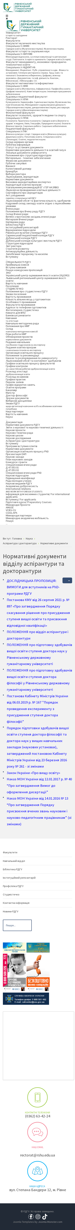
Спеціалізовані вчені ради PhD (24, 472)
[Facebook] (31, 1216)
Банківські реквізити (18, 315)
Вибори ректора (16, 174)
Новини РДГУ (10, 911)
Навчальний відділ (14, 861)
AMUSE (10, 507)
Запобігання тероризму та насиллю (27, 254)
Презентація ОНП (16, 454)
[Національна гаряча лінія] (38, 972)
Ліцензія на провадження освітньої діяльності (33, 190)
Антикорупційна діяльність (22, 251)
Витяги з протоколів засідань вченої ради (31, 216)
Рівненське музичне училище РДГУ (27, 232)
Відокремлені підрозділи (21, 230)
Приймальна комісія (17, 264)
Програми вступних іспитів (21, 446)
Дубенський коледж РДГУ (21, 238)
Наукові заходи (15, 456)
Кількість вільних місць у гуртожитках (28, 299)
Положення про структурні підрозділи (29, 155)
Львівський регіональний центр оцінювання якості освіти (36, 279)
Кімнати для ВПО (16, 312)
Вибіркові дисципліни (19, 400)
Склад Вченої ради (17, 214)
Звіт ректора (13, 246)
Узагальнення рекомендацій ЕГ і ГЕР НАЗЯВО (32, 187)
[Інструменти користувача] (67, 580)
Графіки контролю (30, 367)
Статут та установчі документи (24, 147)
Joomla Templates (23, 1222)
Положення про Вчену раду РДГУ (25, 211)
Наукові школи (14, 435)
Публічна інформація (18, 144)
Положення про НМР (18, 326)
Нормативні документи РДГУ (23, 424)
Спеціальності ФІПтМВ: (38, 56)
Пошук (10, 522)
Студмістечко (11, 894)
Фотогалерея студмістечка (22, 310)
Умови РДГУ (34, 406)
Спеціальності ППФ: (38, 121)
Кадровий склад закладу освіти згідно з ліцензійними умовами (38, 205)
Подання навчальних (25, 343)
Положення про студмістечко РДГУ (27, 291)
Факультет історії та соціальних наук (28, 51)
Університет (16, 34)
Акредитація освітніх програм (23, 184)
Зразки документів (17, 398)
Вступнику (12, 258)
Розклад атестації (18, 373)
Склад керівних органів (19, 142)
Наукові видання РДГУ (19, 483)
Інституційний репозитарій (22, 227)
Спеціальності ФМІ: (38, 89)
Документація (14, 422)
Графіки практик (16, 379)
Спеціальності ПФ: (36, 135)
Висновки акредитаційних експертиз (28, 182)
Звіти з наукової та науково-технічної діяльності (34, 427)
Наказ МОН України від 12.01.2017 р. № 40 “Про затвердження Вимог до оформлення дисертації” (39, 785)
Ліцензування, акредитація (22, 176)
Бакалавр (11, 390)
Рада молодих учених (18, 480)
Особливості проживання (21, 302)
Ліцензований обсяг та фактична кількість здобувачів (38, 200)
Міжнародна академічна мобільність (27, 518)
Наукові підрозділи (17, 475)
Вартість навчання (17, 283)
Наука (9, 418)
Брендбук (12, 171)
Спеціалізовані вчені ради (21, 464)
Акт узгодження (21, 197)
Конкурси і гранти (16, 462)
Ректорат (11, 38)
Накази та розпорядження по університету (32, 358)
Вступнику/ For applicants (21, 499)
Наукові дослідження (18, 438)
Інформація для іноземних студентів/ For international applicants (38, 495)
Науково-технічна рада (19, 432)
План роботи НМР (16, 334)
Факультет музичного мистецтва (25, 43)
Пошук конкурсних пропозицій (24, 270)
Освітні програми (16, 387)
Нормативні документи (19, 179)
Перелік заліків (15, 382)
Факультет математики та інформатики (29, 83)
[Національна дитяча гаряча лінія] (14, 972)
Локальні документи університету (26, 152)
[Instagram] (38, 1216)
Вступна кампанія (16, 267)
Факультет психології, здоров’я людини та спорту (36, 115)
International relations (24, 490)
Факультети (13, 40)
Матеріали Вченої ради (19, 219)
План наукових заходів (19, 459)
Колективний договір (18, 168)
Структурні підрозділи (19, 243)
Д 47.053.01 (12, 467)
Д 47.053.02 (12, 470)
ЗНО (8, 272)
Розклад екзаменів (17, 376)
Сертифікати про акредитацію (24, 192)
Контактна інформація (16, 903)
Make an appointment (37, 1097)
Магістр (10, 392)
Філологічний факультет (20, 112)
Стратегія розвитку (17, 248)
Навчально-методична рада (22, 323)
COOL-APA (11, 512)
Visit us (37, 1171)
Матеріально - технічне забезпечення (28, 158)
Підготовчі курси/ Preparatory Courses (29, 502)
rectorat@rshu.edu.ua (37, 1155)
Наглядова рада (15, 222)
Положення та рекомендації (22, 355)
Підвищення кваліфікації (20, 478)
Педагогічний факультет (20, 128)
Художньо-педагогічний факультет (27, 96)
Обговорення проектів (19, 338)
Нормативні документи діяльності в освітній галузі (36, 150)
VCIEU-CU (11, 510)
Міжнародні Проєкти (18, 504)
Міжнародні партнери (19, 515)
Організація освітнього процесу (25, 352)
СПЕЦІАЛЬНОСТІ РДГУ (18, 262)
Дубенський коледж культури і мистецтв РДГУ (34, 240)
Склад (22, 330)
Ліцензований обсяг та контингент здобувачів (33, 360)
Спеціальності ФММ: (35, 47)
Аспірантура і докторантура (22, 440)
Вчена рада (12, 208)
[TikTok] (45, 1216)
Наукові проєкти (15, 430)
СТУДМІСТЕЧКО (14, 288)
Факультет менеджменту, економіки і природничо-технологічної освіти (36, 63)
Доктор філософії (16, 395)
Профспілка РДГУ (13, 886)
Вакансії (10, 166)
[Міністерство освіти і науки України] (14, 947)
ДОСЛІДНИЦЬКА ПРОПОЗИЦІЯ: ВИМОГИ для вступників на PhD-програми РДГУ (33, 587)
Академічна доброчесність (22, 486)
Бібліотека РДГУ (15, 224)
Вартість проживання (18, 296)
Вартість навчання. (17, 414)
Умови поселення (16, 294)
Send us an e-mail (37, 1132)
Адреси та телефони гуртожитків (26, 307)
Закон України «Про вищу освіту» (33, 773)
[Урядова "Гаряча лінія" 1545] (38, 947)
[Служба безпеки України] (26, 998)
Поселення (12, 286)
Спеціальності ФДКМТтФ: (37, 74)
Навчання (12, 319)
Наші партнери (14, 411)
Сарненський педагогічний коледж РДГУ (30, 235)
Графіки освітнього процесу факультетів (30, 363)
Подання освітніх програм (23, 349)
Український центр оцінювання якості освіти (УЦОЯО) (37, 275)
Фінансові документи (18, 160)
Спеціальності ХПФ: (38, 104)
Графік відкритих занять (20, 384)
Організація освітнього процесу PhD (27, 451)
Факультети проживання (20, 304)
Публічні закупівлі (16, 163)
